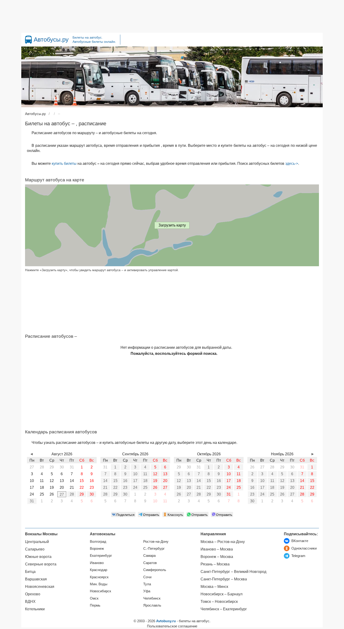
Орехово (32, 594)
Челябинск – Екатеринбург (224, 609)
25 (145, 487)
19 (155, 481)
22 (115, 487)
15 (115, 481)
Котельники (35, 609)
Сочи (147, 577)
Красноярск (99, 577)
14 (105, 481)
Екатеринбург (101, 555)
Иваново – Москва (217, 549)
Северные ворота (40, 564)
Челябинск (152, 598)
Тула (147, 584)
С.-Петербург (154, 548)
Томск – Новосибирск (219, 602)
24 (135, 487)
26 (155, 487)
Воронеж (97, 548)
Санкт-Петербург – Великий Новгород (233, 572)
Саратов (150, 563)
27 (62, 494)
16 (125, 481)
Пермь (95, 605)
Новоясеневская (39, 587)
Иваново (97, 563)
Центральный (37, 542)
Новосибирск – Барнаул (221, 594)
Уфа (146, 591)
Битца (30, 572)
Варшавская (36, 579)
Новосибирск (100, 591)
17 (135, 481)
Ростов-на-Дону (155, 541)
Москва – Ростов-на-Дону (223, 542)
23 (125, 487)
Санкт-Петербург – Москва (224, 579)
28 (72, 494)
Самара (149, 555)
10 (135, 474)
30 (92, 494)
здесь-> (291, 163)
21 (105, 487)
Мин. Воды (98, 584)
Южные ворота (38, 557)
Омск (94, 598)
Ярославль (152, 605)
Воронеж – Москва (217, 557)
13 (165, 474)
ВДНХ (30, 602)
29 (82, 494)
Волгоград (98, 541)
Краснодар (98, 570)
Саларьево (34, 549)
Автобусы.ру (51, 39)
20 (165, 481)
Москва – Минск (214, 587)
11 (145, 474)
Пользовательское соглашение (172, 626)
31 (32, 501)
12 (155, 474)
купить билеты (64, 163)
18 (145, 481)
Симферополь (154, 570)
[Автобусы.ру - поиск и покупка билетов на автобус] (28, 40)
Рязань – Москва (215, 564)
